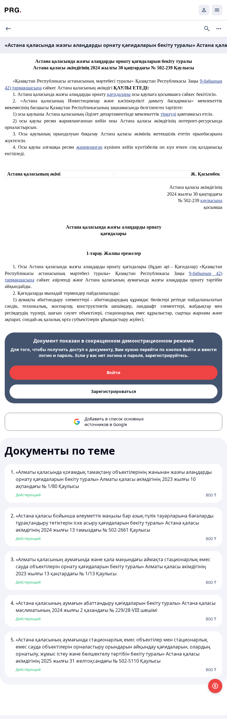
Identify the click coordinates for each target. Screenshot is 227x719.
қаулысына (211, 200)
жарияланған (89, 147)
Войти (113, 372)
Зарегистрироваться (113, 391)
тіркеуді (168, 114)
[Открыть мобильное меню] (217, 10)
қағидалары (119, 94)
